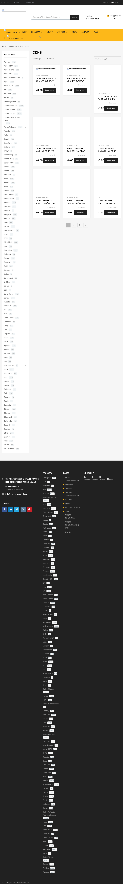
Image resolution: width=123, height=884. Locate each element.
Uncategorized (10, 102)
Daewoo (7, 397)
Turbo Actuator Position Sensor (13, 119)
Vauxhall (7, 94)
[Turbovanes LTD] (14, 11)
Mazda (6, 258)
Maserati (7, 262)
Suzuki (6, 139)
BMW (6, 433)
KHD (5, 314)
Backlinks (69, 485)
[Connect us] (4, 509)
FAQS (96, 32)
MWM (6, 234)
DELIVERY (69, 499)
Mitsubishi (8, 242)
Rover (6, 191)
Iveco (6, 338)
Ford (6, 369)
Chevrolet (8, 417)
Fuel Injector (9, 365)
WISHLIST (17, 2)
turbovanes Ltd (23, 882)
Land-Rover (8, 294)
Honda (6, 349)
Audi (99, 198)
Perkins (7, 218)
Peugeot (7, 214)
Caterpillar (8, 421)
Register (118, 2)
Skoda (6, 171)
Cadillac (7, 429)
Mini (5, 246)
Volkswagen (8, 86)
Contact (85, 32)
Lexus (6, 286)
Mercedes (8, 250)
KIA (5, 310)
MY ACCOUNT (5, 2)
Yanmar (7, 62)
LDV (5, 290)
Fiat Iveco (8, 373)
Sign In (111, 2)
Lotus (6, 274)
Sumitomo (8, 143)
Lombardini (8, 278)
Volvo (6, 82)
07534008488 (92, 19)
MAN (6, 266)
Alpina (6, 445)
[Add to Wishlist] (56, 69)
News (74, 32)
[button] (40, 38)
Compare (69, 489)
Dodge (6, 381)
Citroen (7, 409)
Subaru (7, 147)
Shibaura (7, 175)
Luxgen (7, 270)
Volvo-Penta (9, 70)
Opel (6, 222)
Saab (6, 187)
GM (5, 361)
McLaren (7, 254)
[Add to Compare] (56, 73)
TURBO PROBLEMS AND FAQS (72, 525)
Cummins (8, 405)
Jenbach (7, 322)
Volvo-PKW (8, 66)
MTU (6, 238)
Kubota (7, 302)
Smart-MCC (8, 163)
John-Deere (9, 318)
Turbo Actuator (10, 127)
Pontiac (7, 210)
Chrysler (7, 413)
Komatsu (7, 306)
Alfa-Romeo (9, 449)
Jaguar (7, 334)
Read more (49, 90)
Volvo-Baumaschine (12, 78)
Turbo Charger (9, 114)
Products (35, 32)
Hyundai (7, 346)
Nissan (6, 226)
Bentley (7, 437)
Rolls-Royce (9, 195)
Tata (6, 135)
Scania (6, 183)
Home (4, 46)
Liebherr (7, 282)
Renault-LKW (9, 198)
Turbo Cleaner (72, 146)
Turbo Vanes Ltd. (42, 75)
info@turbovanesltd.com (16, 494)
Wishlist (68, 532)
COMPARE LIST (29, 2)
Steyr (6, 151)
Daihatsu (7, 389)
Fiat (5, 377)
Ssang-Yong (9, 159)
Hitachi (7, 353)
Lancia (6, 298)
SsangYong (8, 155)
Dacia (6, 401)
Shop (67, 511)
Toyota (7, 131)
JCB (5, 330)
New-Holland (9, 230)
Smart (6, 167)
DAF (5, 393)
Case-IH (7, 425)
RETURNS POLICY (72, 507)
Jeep (6, 326)
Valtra (6, 98)
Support (61, 32)
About (50, 32)
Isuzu (6, 342)
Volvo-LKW (8, 74)
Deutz (6, 385)
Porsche (7, 207)
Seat (6, 179)
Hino (6, 357)
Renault (7, 202)
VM (5, 90)
